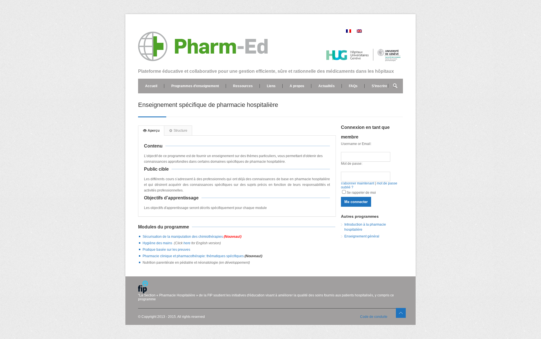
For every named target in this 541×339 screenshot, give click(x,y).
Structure (180, 131)
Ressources (243, 86)
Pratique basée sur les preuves (166, 250)
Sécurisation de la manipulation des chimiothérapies (192, 237)
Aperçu (153, 131)
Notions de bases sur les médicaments (176, 101)
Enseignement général (361, 236)
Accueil (151, 86)
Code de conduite (373, 317)
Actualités (326, 86)
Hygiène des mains (157, 243)
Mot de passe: (351, 164)
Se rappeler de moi (361, 193)
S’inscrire (379, 86)
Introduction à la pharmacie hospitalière (365, 227)
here (186, 243)
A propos (297, 86)
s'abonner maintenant (357, 183)
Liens (271, 86)
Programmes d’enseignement (195, 86)
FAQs (353, 86)
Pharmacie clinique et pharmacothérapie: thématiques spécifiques (194, 256)
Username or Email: (356, 144)
